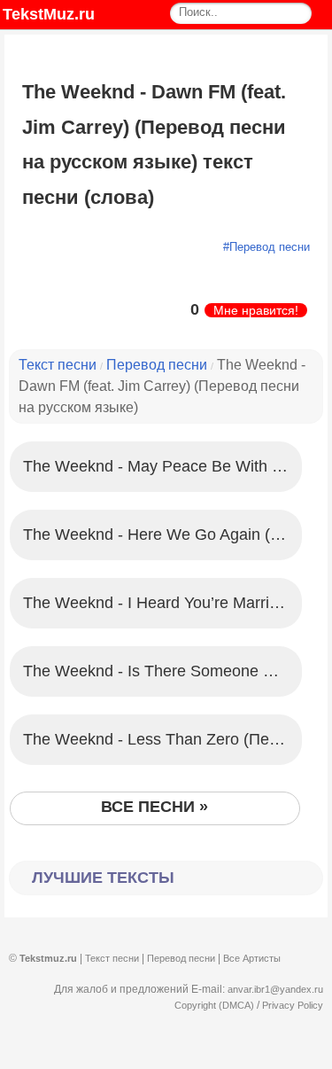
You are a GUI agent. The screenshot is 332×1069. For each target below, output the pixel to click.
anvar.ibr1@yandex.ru (275, 989)
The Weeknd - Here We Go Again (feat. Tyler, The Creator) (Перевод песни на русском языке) (162, 534)
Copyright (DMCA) (214, 1005)
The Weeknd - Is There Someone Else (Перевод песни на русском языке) (162, 671)
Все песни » (154, 806)
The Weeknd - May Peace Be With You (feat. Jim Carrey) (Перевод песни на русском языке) (162, 466)
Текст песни (58, 364)
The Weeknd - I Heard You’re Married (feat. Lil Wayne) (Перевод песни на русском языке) (162, 603)
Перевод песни (269, 247)
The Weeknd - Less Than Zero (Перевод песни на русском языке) (162, 739)
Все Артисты (252, 958)
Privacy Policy (292, 1005)
